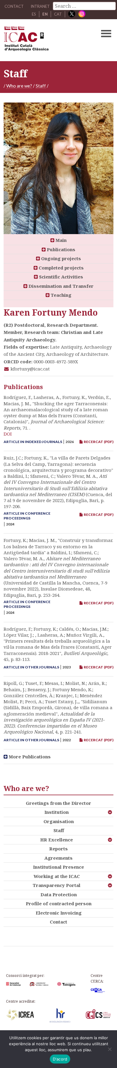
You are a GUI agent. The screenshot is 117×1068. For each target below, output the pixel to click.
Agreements (58, 858)
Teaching (60, 295)
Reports (58, 849)
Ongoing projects (60, 258)
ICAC (47, 40)
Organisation (59, 821)
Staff (41, 85)
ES (34, 14)
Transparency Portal (56, 885)
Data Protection (58, 894)
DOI (8, 434)
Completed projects (61, 268)
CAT (58, 14)
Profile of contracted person (59, 903)
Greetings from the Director (58, 803)
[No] (109, 1049)
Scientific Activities (60, 277)
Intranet (40, 6)
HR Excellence (56, 840)
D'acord (60, 1059)
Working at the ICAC (57, 876)
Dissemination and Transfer (60, 286)
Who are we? (19, 85)
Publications (60, 249)
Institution (56, 812)
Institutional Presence (58, 867)
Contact (58, 922)
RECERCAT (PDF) (97, 441)
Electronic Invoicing (59, 913)
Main (60, 240)
